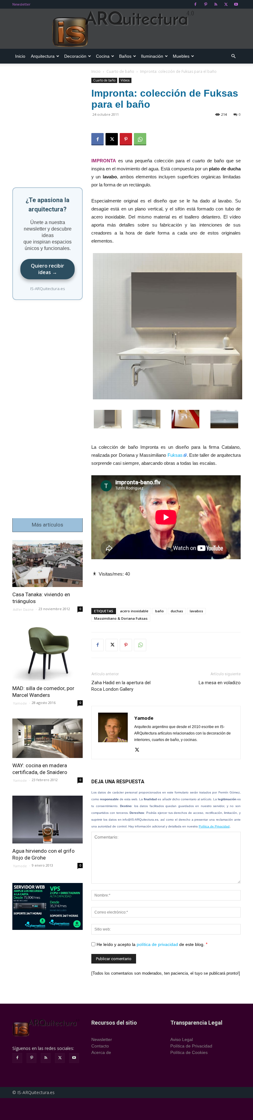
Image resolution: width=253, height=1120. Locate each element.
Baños (125, 56)
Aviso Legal (181, 1039)
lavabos (196, 611)
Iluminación (152, 56)
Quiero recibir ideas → (47, 269)
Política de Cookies (189, 1052)
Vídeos (125, 80)
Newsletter (21, 4)
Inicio (20, 56)
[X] (225, 4)
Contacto (100, 1045)
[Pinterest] (205, 4)
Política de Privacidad (214, 826)
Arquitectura (43, 56)
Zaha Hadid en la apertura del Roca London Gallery (121, 686)
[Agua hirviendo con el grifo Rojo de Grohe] (47, 819)
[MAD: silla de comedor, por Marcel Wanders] (47, 653)
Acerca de (101, 1052)
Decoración (75, 56)
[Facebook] (195, 4)
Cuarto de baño (120, 71)
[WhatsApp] (140, 139)
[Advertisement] (166, 587)
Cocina (103, 56)
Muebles (181, 56)
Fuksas (175, 455)
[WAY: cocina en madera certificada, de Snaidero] (47, 738)
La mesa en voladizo (220, 682)
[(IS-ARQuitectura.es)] (126, 29)
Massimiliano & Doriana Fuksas (120, 618)
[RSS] (215, 4)
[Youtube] (236, 4)
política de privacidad (157, 944)
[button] (233, 56)
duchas (177, 611)
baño (159, 611)
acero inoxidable (134, 611)
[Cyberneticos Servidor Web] (47, 906)
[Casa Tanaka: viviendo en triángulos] (47, 563)
